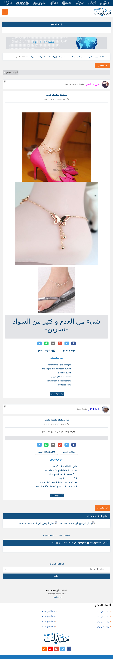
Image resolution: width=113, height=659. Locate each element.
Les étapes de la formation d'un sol (56, 368)
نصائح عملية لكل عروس (61, 376)
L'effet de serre (64, 384)
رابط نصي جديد (102, 611)
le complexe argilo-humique (59, 364)
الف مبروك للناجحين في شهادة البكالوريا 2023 (56, 486)
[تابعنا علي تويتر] (62, 649)
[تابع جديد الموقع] (44, 649)
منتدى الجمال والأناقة (57, 56)
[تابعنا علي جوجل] (56, 649)
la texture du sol (64, 372)
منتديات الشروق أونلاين (98, 56)
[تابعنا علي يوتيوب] (50, 649)
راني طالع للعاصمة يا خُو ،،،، (65, 466)
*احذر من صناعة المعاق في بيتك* (62, 474)
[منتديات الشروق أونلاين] (102, 15)
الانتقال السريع (56, 564)
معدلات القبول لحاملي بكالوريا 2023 (61, 470)
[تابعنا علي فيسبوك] (69, 649)
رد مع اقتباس (56, 393)
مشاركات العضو (45, 350)
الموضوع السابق (63, 535)
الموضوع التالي (50, 535)
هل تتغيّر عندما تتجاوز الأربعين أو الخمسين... (58, 482)
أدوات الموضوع (12, 72)
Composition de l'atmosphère (59, 380)
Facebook (23, 524)
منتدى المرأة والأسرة (77, 56)
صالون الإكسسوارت (38, 56)
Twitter (63, 524)
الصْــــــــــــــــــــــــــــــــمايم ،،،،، (67, 478)
